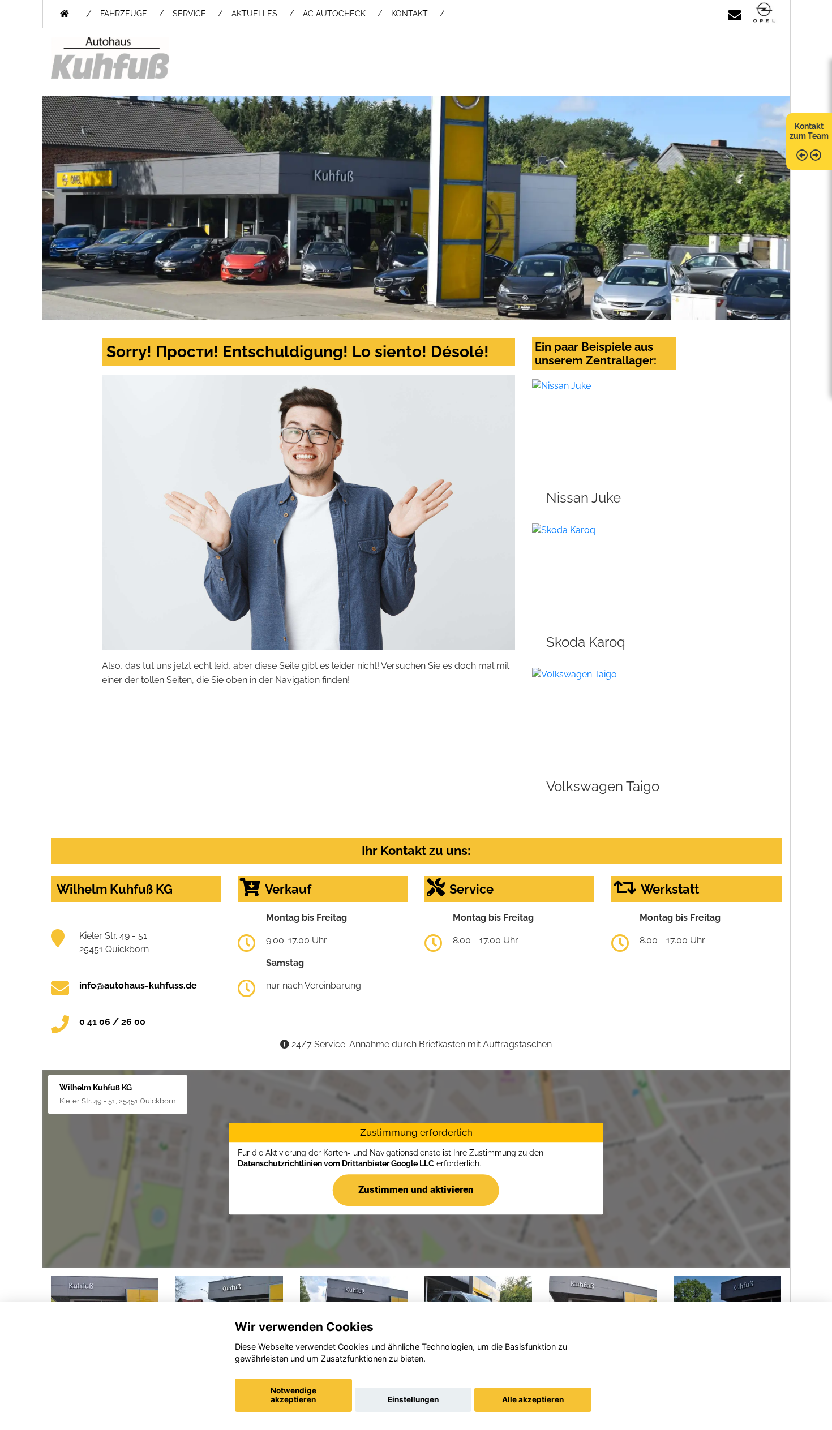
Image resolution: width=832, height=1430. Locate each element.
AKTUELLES (254, 13)
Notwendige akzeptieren (293, 1395)
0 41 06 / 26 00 (112, 1021)
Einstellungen (413, 1399)
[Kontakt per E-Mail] (734, 13)
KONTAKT (409, 13)
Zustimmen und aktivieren (416, 1189)
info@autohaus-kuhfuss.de (138, 985)
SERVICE (189, 13)
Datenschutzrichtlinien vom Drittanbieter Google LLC (336, 1163)
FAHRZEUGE (123, 13)
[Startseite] (764, 13)
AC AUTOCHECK (334, 13)
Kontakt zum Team (809, 131)
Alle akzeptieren (533, 1399)
